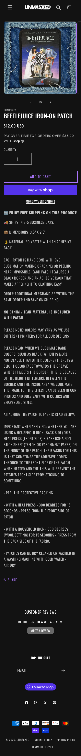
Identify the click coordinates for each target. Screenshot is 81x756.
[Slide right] (50, 102)
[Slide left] (31, 102)
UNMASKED (23, 740)
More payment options (40, 201)
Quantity (10, 149)
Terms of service (42, 747)
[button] (10, 7)
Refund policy (43, 740)
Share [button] (12, 579)
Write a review (40, 630)
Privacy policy (66, 740)
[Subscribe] (63, 670)
